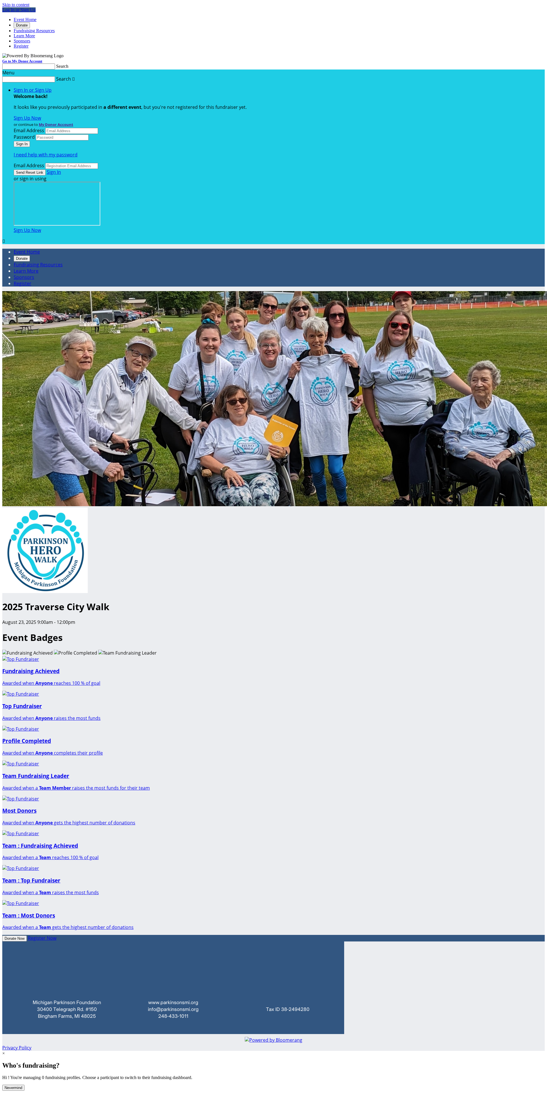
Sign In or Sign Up (33, 90)
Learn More (24, 35)
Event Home (25, 19)
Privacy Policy (16, 1048)
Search (62, 66)
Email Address (29, 130)
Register (21, 46)
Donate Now (15, 938)
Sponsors (22, 40)
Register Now (42, 938)
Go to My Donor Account (22, 61)
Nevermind (13, 1088)
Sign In (54, 172)
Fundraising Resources (34, 30)
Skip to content (15, 4)
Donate (22, 25)
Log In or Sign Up (19, 9)
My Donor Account (56, 124)
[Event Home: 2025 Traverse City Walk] (45, 591)
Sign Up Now (27, 118)
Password (24, 137)
